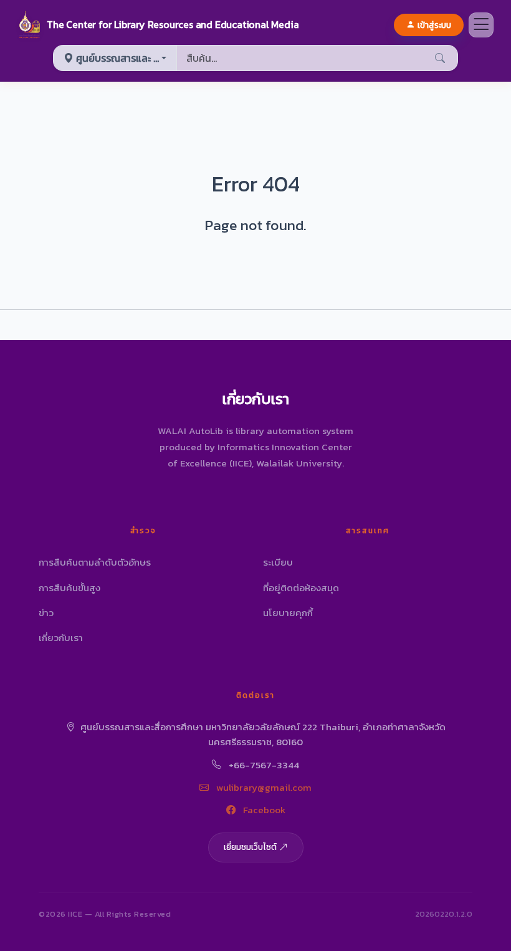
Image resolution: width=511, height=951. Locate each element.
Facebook (263, 810)
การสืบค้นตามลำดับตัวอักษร (95, 562)
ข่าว (46, 613)
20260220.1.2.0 (443, 914)
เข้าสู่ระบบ (434, 25)
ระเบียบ (278, 562)
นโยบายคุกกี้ (288, 613)
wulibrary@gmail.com (263, 787)
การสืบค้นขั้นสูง (69, 588)
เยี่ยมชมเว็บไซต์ (250, 847)
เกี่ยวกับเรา (61, 637)
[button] (157, 25)
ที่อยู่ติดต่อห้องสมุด (301, 588)
